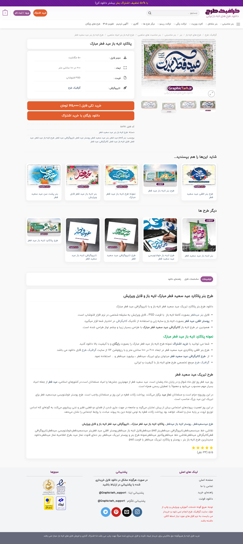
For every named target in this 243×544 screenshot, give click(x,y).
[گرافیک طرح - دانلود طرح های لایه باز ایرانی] (222, 13)
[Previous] (210, 68)
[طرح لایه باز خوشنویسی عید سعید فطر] (160, 235)
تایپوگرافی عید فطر (65, 138)
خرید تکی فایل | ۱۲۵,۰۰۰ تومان (80, 105)
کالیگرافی (121, 321)
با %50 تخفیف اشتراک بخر (121, 3)
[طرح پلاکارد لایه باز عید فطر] (44, 227)
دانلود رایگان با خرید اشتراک (81, 115)
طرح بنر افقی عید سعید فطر (200, 195)
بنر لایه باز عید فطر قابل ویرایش (83, 195)
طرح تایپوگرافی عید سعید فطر (121, 257)
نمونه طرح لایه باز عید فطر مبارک (121, 195)
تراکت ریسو (165, 24)
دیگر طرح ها (149, 24)
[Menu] (238, 24)
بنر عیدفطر (197, 315)
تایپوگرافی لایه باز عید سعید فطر (84, 257)
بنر (181, 35)
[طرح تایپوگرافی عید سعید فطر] (121, 235)
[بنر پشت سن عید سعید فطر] (44, 177)
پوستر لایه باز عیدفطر (179, 424)
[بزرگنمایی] (211, 93)
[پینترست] (116, 512)
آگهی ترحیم (122, 24)
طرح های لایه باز (193, 35)
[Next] (145, 68)
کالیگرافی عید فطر (99, 141)
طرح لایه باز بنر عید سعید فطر (89, 35)
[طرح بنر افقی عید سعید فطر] (199, 177)
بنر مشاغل (212, 24)
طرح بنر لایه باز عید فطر (161, 191)
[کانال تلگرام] (105, 512)
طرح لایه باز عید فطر (44, 138)
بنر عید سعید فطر (100, 138)
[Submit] (150, 13)
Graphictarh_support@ (112, 493)
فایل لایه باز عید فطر (119, 141)
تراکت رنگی (181, 24)
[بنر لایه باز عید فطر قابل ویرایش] (82, 177)
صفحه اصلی (206, 480)
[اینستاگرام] (137, 512)
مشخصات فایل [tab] (191, 279)
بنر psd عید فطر (118, 138)
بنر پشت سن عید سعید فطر (44, 195)
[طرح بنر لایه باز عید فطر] (160, 175)
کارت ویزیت (197, 24)
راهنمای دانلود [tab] (174, 279)
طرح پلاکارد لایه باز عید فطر (43, 240)
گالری (135, 24)
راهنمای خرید (205, 492)
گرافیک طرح (211, 35)
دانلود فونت (206, 499)
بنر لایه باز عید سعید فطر (199, 256)
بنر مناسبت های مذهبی (149, 35)
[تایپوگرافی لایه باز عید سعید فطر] (82, 235)
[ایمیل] (127, 512)
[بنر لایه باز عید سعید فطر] (199, 235)
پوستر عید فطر (83, 138)
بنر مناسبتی (228, 24)
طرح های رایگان (92, 24)
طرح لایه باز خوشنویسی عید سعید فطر (161, 257)
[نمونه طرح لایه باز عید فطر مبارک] (121, 177)
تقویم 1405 (108, 24)
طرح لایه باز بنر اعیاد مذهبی (120, 35)
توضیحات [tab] (206, 279)
